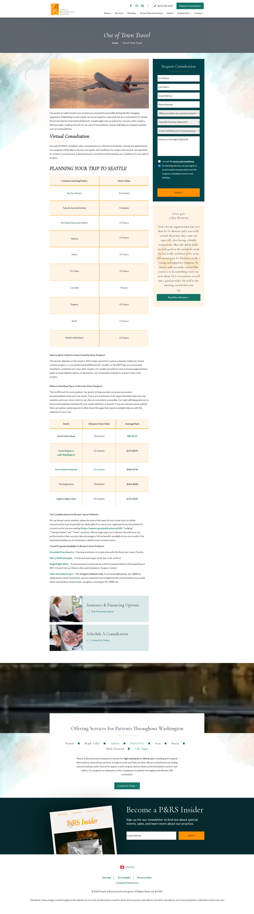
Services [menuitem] (119, 13)
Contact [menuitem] (198, 13)
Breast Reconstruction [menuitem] (151, 13)
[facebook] (131, 5)
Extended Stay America (62, 552)
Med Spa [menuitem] (131, 13)
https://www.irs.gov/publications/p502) (101, 528)
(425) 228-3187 (165, 5)
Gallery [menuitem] (170, 13)
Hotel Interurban (66, 436)
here (77, 577)
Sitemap (106, 877)
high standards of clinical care (139, 758)
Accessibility (124, 877)
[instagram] (137, 5)
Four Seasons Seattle (66, 469)
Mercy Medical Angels (61, 558)
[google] (142, 5)
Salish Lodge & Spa (66, 498)
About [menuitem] (107, 13)
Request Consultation (190, 5)
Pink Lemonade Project (62, 574)
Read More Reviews (178, 297)
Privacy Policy (144, 877)
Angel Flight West (59, 564)
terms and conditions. (183, 161)
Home (115, 43)
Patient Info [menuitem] (183, 13)
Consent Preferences (127, 882)
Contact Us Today (126, 785)
